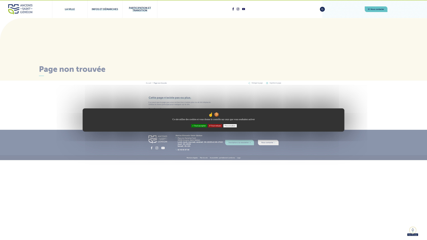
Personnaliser (230, 126)
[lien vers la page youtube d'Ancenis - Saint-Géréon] (243, 9)
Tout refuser (216, 126)
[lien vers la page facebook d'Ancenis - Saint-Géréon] (233, 10)
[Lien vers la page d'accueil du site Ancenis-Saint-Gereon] (20, 9)
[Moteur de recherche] (322, 9)
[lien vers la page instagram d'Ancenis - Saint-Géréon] (238, 10)
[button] (412, 231)
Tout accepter (200, 126)
